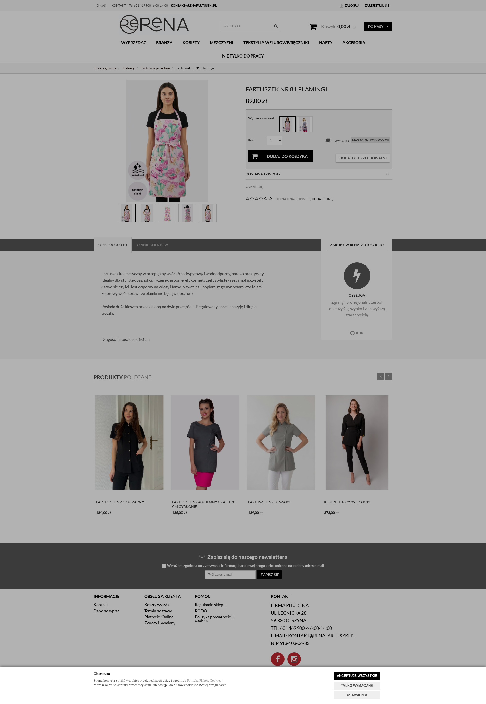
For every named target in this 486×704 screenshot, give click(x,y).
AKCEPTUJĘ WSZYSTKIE (357, 676)
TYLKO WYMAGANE (357, 686)
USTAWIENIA (357, 695)
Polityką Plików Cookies (204, 680)
